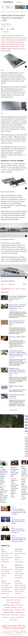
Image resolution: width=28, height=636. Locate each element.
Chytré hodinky (19, 617)
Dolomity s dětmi (5, 593)
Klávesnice (23, 288)
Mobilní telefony (19, 612)
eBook (4, 29)
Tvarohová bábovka (19, 573)
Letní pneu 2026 (19, 583)
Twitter (9, 625)
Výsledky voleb (4, 555)
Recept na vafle (18, 575)
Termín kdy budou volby (6, 557)
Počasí (10, 326)
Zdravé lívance (18, 571)
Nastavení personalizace (18, 628)
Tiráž (23, 625)
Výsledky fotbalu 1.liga (6, 569)
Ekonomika (11, 357)
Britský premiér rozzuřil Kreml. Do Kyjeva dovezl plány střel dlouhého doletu (17, 306)
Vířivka (23, 609)
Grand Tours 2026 (19, 561)
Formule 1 (3, 575)
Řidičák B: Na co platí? (20, 589)
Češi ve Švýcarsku (5, 589)
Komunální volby (5, 561)
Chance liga (4, 567)
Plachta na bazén (19, 605)
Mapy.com (13, 597)
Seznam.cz (19, 2)
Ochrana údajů (22, 626)
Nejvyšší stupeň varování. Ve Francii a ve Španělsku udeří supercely (17, 322)
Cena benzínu (17, 600)
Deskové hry (6, 617)
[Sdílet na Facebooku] (24, 284)
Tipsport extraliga (5, 571)
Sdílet (9, 29)
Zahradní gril (17, 609)
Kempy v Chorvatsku (6, 583)
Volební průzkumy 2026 (6, 553)
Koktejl (10, 375)
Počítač (17, 288)
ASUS (12, 288)
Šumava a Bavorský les (6, 587)
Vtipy (10, 301)
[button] (14, 61)
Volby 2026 (3, 551)
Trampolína (7, 607)
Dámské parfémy (15, 614)
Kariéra (19, 625)
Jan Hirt (16, 555)
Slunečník (13, 607)
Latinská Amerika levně (6, 591)
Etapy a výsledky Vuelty (20, 553)
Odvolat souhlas (7, 628)
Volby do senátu (5, 559)
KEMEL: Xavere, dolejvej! (16, 386)
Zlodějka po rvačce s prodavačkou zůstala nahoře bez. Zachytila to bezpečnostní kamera (17, 370)
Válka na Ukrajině (12, 310)
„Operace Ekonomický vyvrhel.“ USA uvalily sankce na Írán (14, 471)
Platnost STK (18, 593)
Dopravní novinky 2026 (20, 587)
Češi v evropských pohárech (13, 602)
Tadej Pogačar (18, 557)
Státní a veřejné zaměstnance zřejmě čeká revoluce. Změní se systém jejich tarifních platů (4, 475)
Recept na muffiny (19, 569)
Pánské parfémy (13, 619)
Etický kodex (14, 626)
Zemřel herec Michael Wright (17, 337)
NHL (2, 577)
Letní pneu (22, 614)
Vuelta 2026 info (18, 551)
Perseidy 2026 (9, 600)
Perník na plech (18, 577)
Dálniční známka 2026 (20, 585)
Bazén (12, 605)
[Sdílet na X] (26, 284)
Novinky (2, 24)
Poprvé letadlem (5, 585)
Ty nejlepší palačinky (20, 567)
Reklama (14, 625)
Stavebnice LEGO (5, 614)
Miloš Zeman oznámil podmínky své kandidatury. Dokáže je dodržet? (18, 297)
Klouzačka (19, 607)
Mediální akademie (5, 626)
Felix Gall (17, 559)
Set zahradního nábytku (7, 609)
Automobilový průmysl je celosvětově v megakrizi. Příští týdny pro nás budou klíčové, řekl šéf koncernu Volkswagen (18, 353)
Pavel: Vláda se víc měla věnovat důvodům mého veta (24, 470)
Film (10, 338)
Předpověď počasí (21, 597)
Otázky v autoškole (19, 591)
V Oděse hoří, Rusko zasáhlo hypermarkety (17, 395)
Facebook (4, 625)
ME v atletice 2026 (5, 573)
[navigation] (2, 2)
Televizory (12, 617)
